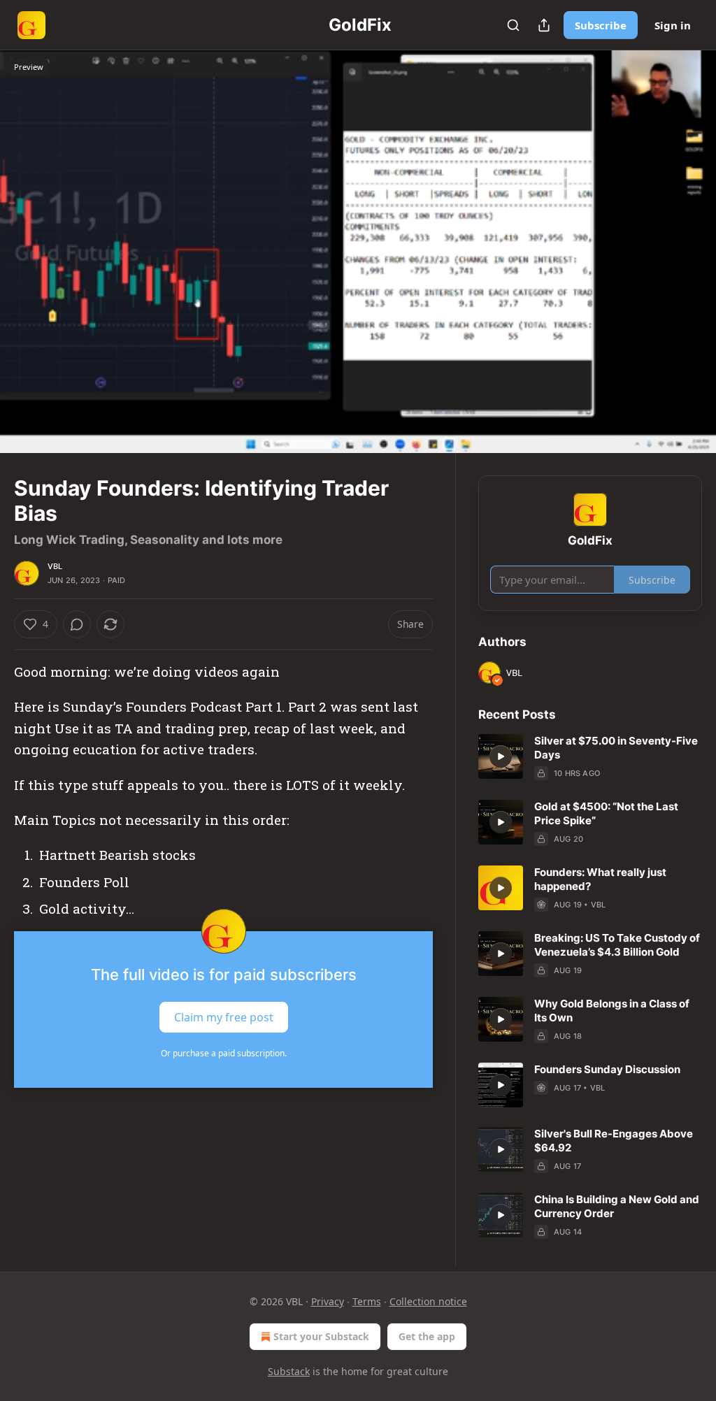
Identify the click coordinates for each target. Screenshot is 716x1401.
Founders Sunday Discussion (607, 1069)
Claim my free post (223, 1016)
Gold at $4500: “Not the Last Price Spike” (606, 813)
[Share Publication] (544, 25)
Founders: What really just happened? (600, 879)
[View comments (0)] (686, 260)
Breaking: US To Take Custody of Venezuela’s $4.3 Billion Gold (617, 944)
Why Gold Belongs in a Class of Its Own (611, 1010)
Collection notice (428, 1301)
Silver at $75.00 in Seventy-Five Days (616, 747)
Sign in (672, 25)
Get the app (427, 1336)
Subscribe (600, 25)
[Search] (513, 25)
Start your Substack (321, 1336)
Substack (289, 1371)
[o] (500, 756)
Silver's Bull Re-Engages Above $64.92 (613, 1140)
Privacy (327, 1301)
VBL (55, 566)
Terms (366, 1301)
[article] (590, 757)
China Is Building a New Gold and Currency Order (616, 1206)
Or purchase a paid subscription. (224, 1053)
